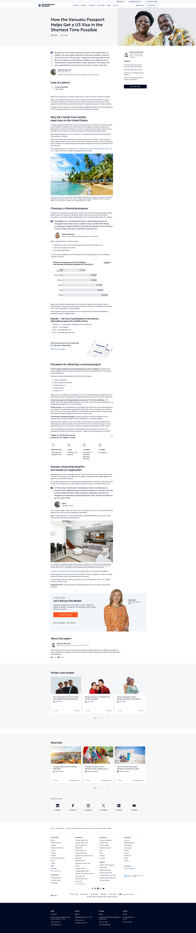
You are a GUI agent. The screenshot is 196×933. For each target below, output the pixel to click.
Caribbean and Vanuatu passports (60, 197)
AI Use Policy (113, 894)
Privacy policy (84, 894)
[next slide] (107, 718)
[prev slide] (88, 718)
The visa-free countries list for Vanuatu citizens (65, 571)
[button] (66, 695)
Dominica (53, 853)
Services (126, 853)
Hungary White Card (81, 853)
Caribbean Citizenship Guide (108, 878)
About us (126, 840)
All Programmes (55, 871)
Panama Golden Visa (81, 878)
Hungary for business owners (84, 855)
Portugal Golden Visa (81, 840)
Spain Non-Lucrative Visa (82, 863)
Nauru (53, 860)
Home (52, 828)
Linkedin (58, 810)
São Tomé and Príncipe (58, 858)
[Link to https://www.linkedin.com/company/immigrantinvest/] (98, 888)
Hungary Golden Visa (81, 843)
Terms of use (74, 894)
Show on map (55, 922)
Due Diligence (128, 845)
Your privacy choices (127, 894)
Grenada (53, 845)
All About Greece (105, 880)
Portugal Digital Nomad (82, 871)
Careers (126, 861)
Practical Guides (104, 845)
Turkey (53, 863)
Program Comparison (106, 840)
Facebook (72, 810)
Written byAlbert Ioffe (136, 52)
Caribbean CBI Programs (107, 865)
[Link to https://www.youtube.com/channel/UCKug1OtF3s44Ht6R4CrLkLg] (103, 888)
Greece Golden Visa (81, 845)
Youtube (134, 810)
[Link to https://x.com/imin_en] (101, 888)
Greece (77, 866)
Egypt (52, 866)
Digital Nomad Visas (105, 870)
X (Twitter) (103, 810)
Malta (52, 840)
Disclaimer (103, 894)
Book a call (152, 5)
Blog (101, 850)
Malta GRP (78, 858)
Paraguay (53, 868)
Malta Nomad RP (80, 861)
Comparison (91, 5)
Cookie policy (94, 894)
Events (126, 858)
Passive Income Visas (106, 872)
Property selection (56, 877)
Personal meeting (129, 868)
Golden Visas (103, 867)
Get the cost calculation (58, 349)
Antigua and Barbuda (57, 848)
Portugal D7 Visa (80, 868)
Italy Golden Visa (80, 876)
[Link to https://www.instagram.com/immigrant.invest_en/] (95, 888)
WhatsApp (141, 5)
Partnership (127, 855)
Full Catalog (54, 883)
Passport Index (104, 843)
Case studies (60, 828)
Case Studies (101, 5)
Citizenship (76, 5)
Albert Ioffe (66, 643)
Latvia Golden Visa (80, 850)
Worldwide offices (129, 843)
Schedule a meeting (65, 615)
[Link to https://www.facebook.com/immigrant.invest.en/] (92, 888)
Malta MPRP (78, 848)
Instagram (88, 810)
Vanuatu (53, 855)
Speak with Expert (135, 86)
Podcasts (119, 810)
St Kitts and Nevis (56, 842)
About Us (115, 5)
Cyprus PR (78, 881)
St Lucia (53, 850)
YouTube (102, 858)
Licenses (126, 850)
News (101, 853)
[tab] (95, 718)
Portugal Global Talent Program (84, 873)
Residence (84, 5)
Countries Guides (56, 880)
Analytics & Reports (105, 848)
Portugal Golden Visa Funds (108, 875)
